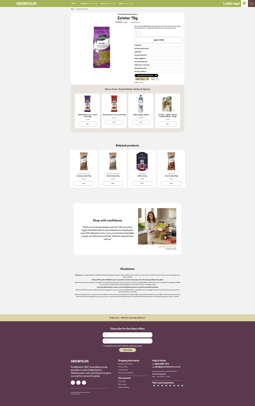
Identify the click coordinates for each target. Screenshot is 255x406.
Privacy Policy (123, 367)
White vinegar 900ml (141, 115)
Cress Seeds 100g (171, 176)
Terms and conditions (125, 373)
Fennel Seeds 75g (113, 176)
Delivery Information (125, 364)
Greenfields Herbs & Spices (127, 14)
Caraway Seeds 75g (84, 176)
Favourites (122, 381)
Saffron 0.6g (142, 176)
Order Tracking (123, 387)
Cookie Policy (123, 370)
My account (122, 384)
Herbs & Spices (142, 174)
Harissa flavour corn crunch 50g (114, 115)
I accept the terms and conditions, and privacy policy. (123, 346)
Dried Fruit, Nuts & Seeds (83, 174)
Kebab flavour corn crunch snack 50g (87, 116)
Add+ (87, 124)
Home (72, 9)
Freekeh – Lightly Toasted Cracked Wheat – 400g (167, 116)
